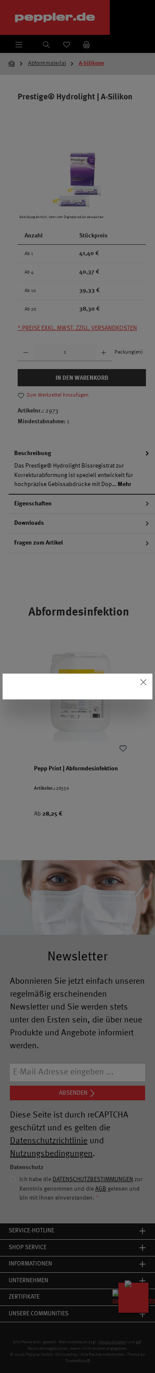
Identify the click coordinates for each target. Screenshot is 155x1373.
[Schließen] (143, 682)
